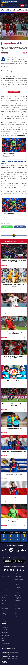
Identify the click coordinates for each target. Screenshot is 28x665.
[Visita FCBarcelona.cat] (2, 5)
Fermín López (4, 595)
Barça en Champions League (6, 644)
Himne (16, 613)
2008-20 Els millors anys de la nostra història (5, 629)
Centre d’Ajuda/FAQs (6, 616)
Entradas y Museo (5, 611)
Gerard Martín (17, 581)
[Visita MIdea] (21, 550)
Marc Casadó (4, 597)
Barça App (3, 613)
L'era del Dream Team (5, 633)
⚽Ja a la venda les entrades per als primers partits (9, 2)
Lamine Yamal (17, 592)
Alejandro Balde (18, 576)
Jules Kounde (17, 582)
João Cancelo (17, 587)
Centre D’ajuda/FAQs (15, 656)
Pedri (15, 187)
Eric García (17, 584)
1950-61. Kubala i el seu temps (5, 636)
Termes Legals (4, 654)
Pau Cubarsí (17, 578)
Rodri (3, 603)
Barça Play (4, 610)
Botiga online (4, 614)
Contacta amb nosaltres (6, 656)
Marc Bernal (4, 601)
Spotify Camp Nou (18, 608)
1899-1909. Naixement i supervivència (4, 640)
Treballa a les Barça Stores (18, 615)
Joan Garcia (4, 578)
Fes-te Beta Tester (5, 617)
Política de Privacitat (11, 654)
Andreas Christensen (19, 579)
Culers (22, 5)
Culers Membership (5, 608)
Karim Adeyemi (18, 598)
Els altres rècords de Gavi (14, 91)
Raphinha (16, 594)
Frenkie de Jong (5, 598)
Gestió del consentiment (6, 658)
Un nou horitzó (4, 626)
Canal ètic (16, 610)
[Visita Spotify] (11, 550)
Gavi (12, 187)
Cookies (18, 654)
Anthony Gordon (18, 597)
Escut (16, 611)
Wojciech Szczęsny (5, 576)
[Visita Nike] (4, 550)
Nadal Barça (4, 621)
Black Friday (4, 619)
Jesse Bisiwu (17, 600)
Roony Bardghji (18, 595)
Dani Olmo (4, 600)
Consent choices (14, 658)
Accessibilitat (23, 654)
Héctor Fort (17, 585)
